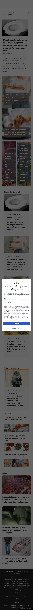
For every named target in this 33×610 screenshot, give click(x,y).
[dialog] (16, 305)
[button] (16, 302)
